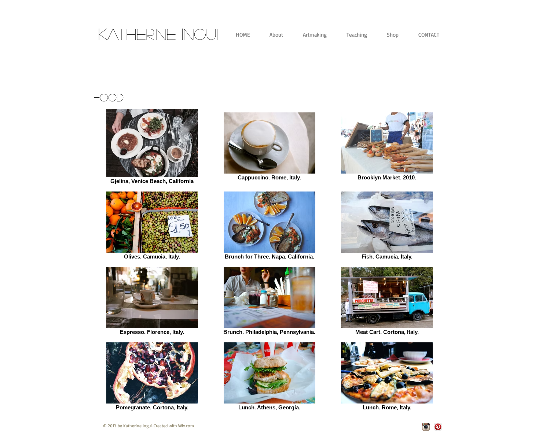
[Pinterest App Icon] (438, 427)
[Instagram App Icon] (426, 427)
